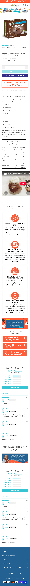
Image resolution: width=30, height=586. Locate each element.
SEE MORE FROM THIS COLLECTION (9, 58)
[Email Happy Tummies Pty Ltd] (20, 573)
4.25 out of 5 (18, 371)
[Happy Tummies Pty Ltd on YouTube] (12, 573)
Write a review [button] (15, 387)
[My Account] (23, 5)
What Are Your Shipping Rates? (12, 338)
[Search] (25, 5)
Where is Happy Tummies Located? (13, 353)
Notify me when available (15, 75)
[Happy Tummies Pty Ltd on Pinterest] (15, 573)
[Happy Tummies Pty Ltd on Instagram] (18, 573)
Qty (2, 64)
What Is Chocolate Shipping (13, 346)
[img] (5, 397)
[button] (5, 45)
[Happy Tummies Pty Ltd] (15, 5)
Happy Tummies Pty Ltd (17, 578)
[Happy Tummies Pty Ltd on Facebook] (9, 573)
